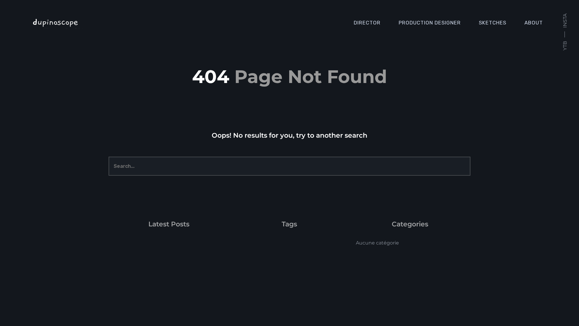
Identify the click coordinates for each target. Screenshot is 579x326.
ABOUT (533, 23)
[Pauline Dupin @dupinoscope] (85, 22)
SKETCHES (492, 23)
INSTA (565, 21)
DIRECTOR (367, 23)
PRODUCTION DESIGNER (430, 23)
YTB (565, 45)
